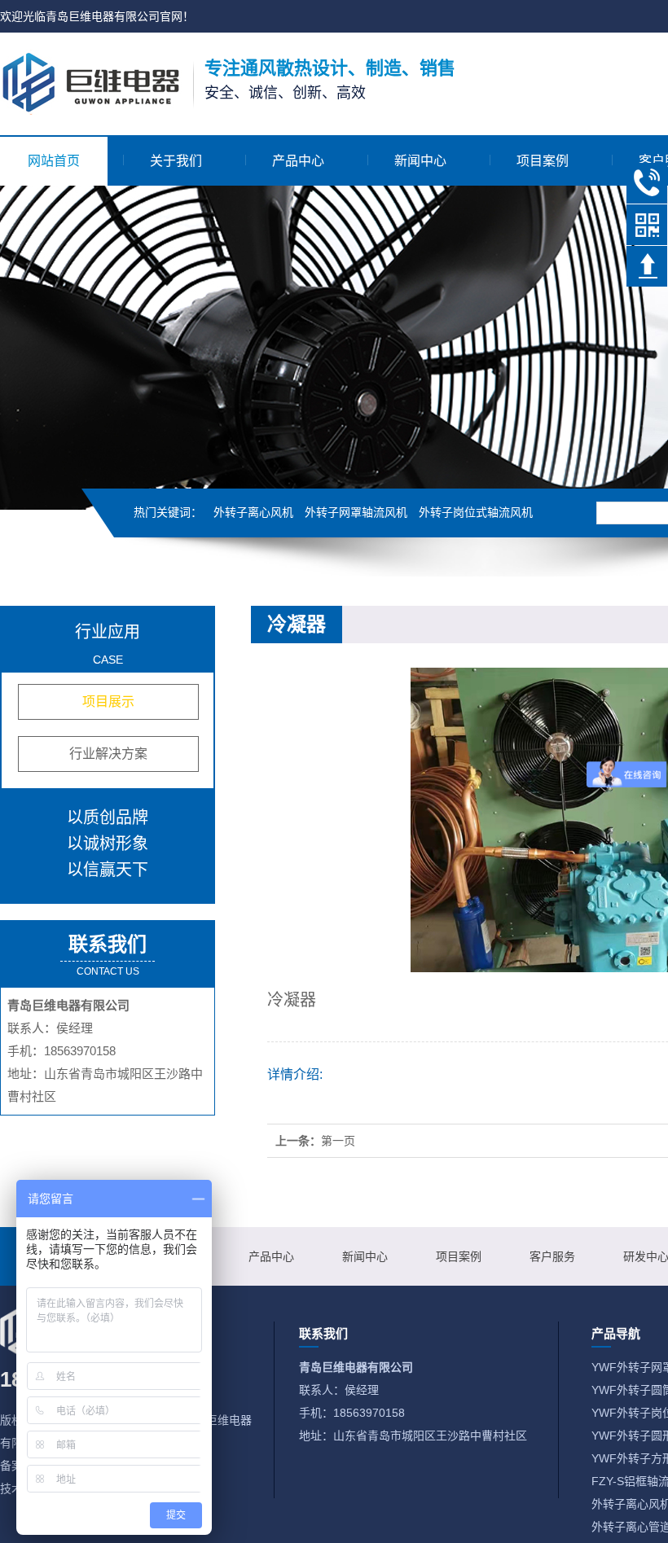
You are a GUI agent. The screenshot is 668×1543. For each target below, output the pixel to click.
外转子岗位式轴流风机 (476, 512)
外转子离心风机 (253, 512)
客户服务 (552, 1256)
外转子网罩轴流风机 (356, 512)
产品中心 (298, 161)
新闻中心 (420, 161)
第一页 (338, 1140)
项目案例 (542, 161)
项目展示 (108, 701)
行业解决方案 (108, 754)
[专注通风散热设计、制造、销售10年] (91, 82)
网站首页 (54, 161)
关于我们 (176, 161)
